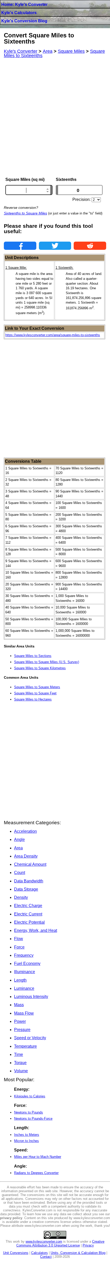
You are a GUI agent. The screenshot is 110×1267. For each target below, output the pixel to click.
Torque (20, 1062)
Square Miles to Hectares (33, 699)
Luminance (24, 988)
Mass (19, 1005)
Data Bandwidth (28, 881)
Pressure (22, 1029)
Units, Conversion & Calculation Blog (78, 1253)
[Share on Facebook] (20, 246)
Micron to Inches (26, 1141)
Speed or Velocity (30, 1038)
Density (21, 897)
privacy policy (11, 1218)
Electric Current (28, 914)
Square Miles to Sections (32, 656)
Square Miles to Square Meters (37, 687)
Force (19, 947)
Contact (46, 1257)
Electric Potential (29, 922)
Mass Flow (24, 1013)
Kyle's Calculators (19, 13)
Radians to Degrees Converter (36, 1173)
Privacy (88, 1245)
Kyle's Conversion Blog (24, 21)
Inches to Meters (26, 1135)
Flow (18, 938)
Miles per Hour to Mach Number (37, 1157)
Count (19, 872)
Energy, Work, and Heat (35, 930)
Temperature (25, 1046)
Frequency (24, 955)
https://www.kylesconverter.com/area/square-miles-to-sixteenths (52, 335)
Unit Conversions (15, 1253)
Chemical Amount (30, 864)
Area (18, 848)
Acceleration (25, 831)
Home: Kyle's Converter (24, 4)
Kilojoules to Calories (29, 1096)
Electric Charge (28, 905)
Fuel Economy (27, 963)
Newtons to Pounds (28, 1112)
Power (20, 1021)
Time (18, 1054)
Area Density (26, 856)
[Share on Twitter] (55, 246)
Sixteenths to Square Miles (25, 213)
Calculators (39, 1253)
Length (20, 980)
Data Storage (26, 889)
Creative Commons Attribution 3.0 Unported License (60, 1243)
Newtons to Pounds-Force (33, 1118)
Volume (21, 1071)
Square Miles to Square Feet (35, 693)
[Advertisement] (55, 118)
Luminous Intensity (31, 996)
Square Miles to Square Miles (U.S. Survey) (46, 662)
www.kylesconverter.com (44, 1241)
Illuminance (24, 972)
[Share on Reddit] (90, 246)
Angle (19, 839)
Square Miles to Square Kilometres (40, 668)
